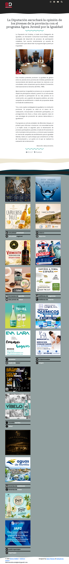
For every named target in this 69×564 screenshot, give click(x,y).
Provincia (39, 152)
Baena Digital (14, 558)
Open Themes (51, 559)
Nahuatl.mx (59, 559)
